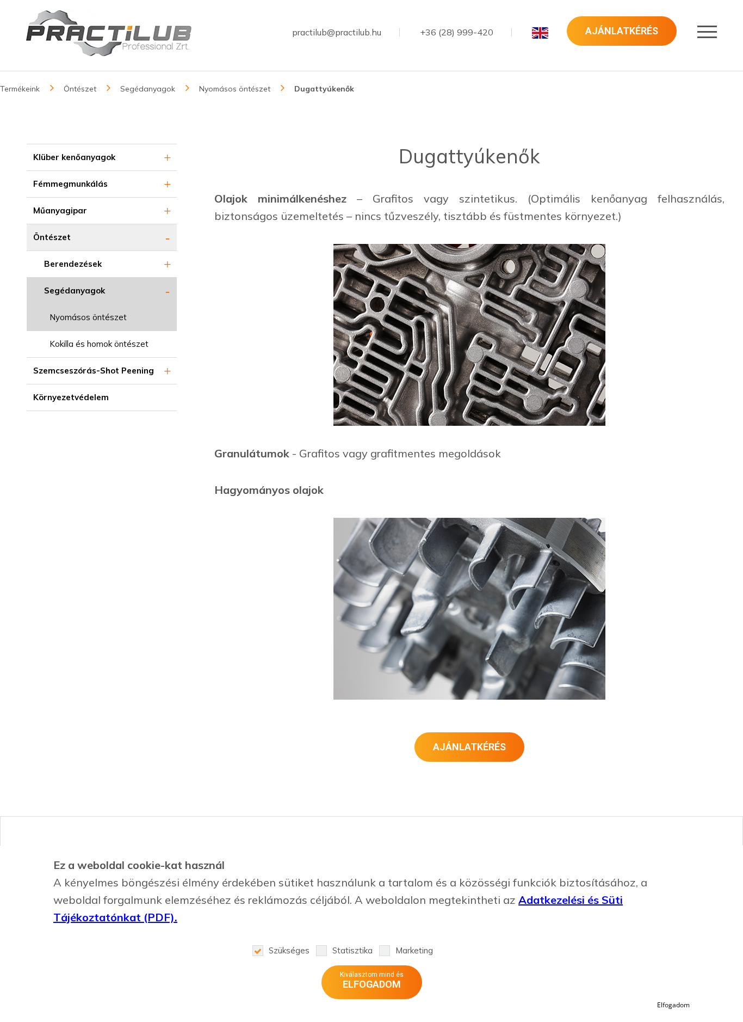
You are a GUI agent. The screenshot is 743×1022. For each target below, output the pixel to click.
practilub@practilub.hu (336, 32)
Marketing (414, 950)
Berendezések (73, 264)
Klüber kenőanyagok (74, 157)
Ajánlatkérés (621, 30)
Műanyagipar (60, 210)
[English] (540, 32)
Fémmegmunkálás (70, 184)
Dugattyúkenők (324, 89)
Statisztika (352, 950)
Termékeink (20, 89)
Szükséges (289, 950)
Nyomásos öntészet (234, 89)
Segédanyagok (147, 89)
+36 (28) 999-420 (456, 32)
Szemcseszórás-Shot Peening (93, 370)
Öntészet (80, 89)
